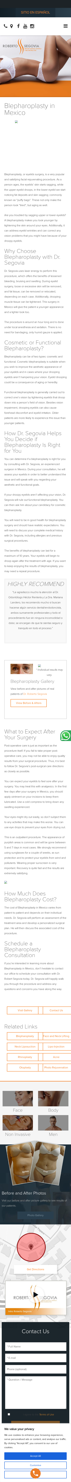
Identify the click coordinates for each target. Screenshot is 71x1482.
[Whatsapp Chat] (65, 735)
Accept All (35, 1456)
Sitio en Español (35, 12)
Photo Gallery (35, 1215)
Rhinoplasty (25, 1057)
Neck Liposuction (25, 1046)
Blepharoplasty (25, 1036)
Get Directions (35, 1269)
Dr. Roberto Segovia (35, 694)
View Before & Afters (28, 703)
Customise (35, 1465)
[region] (35, 1452)
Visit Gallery (25, 1010)
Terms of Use (46, 1414)
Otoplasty (25, 1067)
